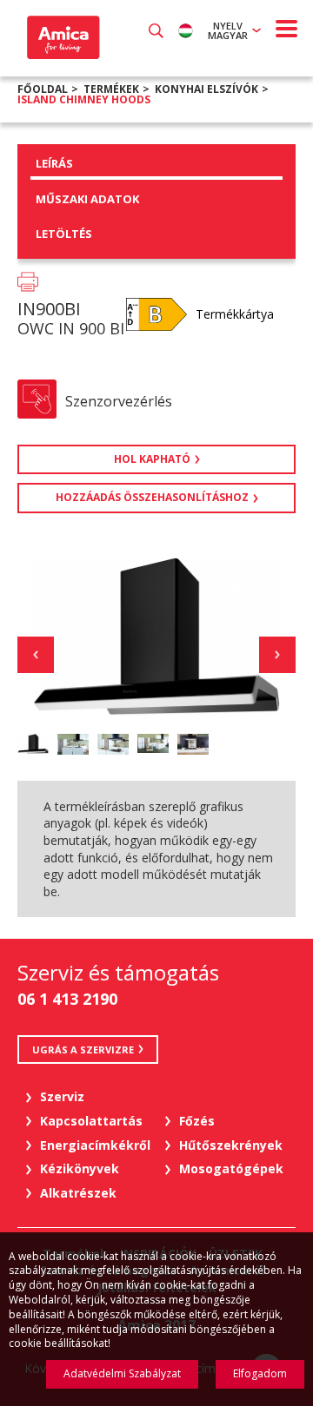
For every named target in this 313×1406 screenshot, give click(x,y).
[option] (33, 744)
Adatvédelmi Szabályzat (122, 1373)
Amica (61, 37)
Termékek (111, 89)
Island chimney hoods (83, 99)
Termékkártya (235, 314)
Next (277, 655)
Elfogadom (260, 1373)
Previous (35, 655)
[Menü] (287, 28)
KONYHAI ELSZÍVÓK (206, 89)
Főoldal (42, 89)
